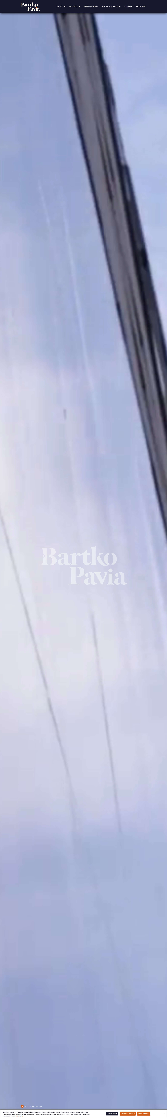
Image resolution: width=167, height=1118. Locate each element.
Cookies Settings (112, 1113)
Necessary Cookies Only (128, 1113)
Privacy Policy (19, 1116)
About (60, 6)
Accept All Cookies (143, 1113)
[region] (83, 1113)
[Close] (164, 1113)
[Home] (33, 6)
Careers (128, 6)
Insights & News (110, 6)
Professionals (91, 6)
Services (73, 6)
